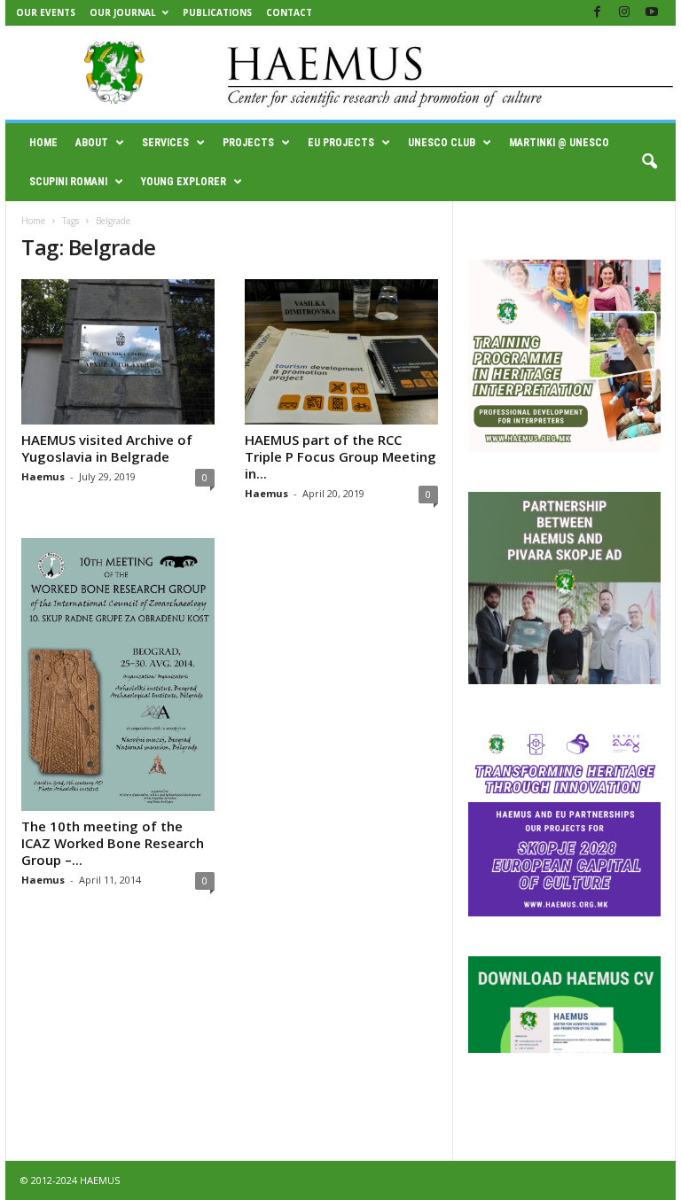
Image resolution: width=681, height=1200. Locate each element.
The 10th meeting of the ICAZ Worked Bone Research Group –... (112, 843)
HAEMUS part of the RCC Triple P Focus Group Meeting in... (340, 456)
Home (43, 142)
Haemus (43, 476)
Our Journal (123, 12)
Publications (217, 12)
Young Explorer (183, 181)
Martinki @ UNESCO (559, 142)
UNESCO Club (441, 142)
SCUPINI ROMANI (68, 181)
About (91, 142)
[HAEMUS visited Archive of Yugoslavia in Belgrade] (118, 352)
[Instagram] (624, 13)
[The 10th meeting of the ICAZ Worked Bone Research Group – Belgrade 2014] (118, 674)
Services (165, 142)
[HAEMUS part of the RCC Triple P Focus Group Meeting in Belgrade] (341, 352)
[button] (649, 162)
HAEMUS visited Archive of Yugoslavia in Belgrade (106, 448)
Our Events (45, 12)
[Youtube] (651, 13)
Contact (289, 12)
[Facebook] (596, 13)
